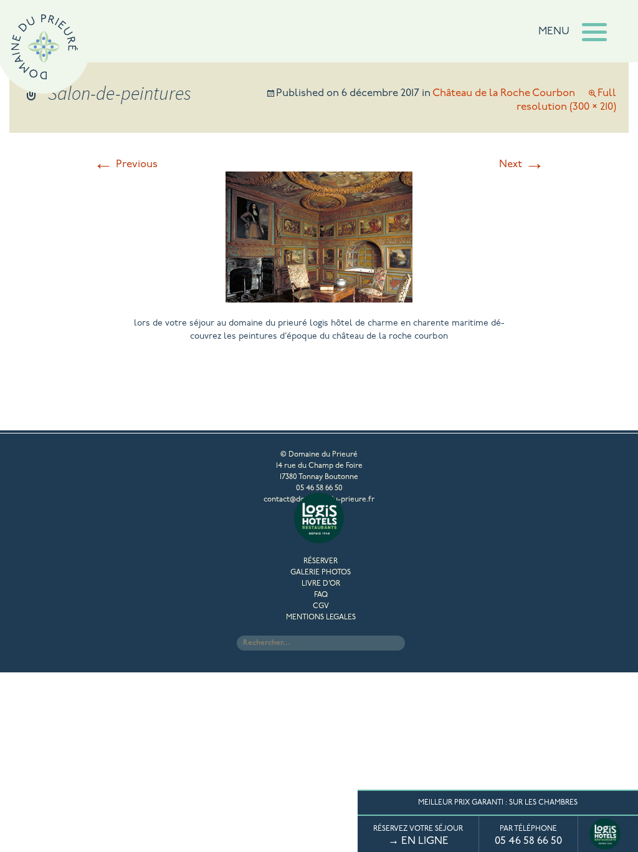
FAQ (321, 595)
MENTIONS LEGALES (321, 617)
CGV (321, 606)
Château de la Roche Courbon (503, 93)
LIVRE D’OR (321, 584)
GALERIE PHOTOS (320, 572)
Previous (125, 164)
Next (522, 164)
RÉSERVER (320, 561)
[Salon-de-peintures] (319, 298)
